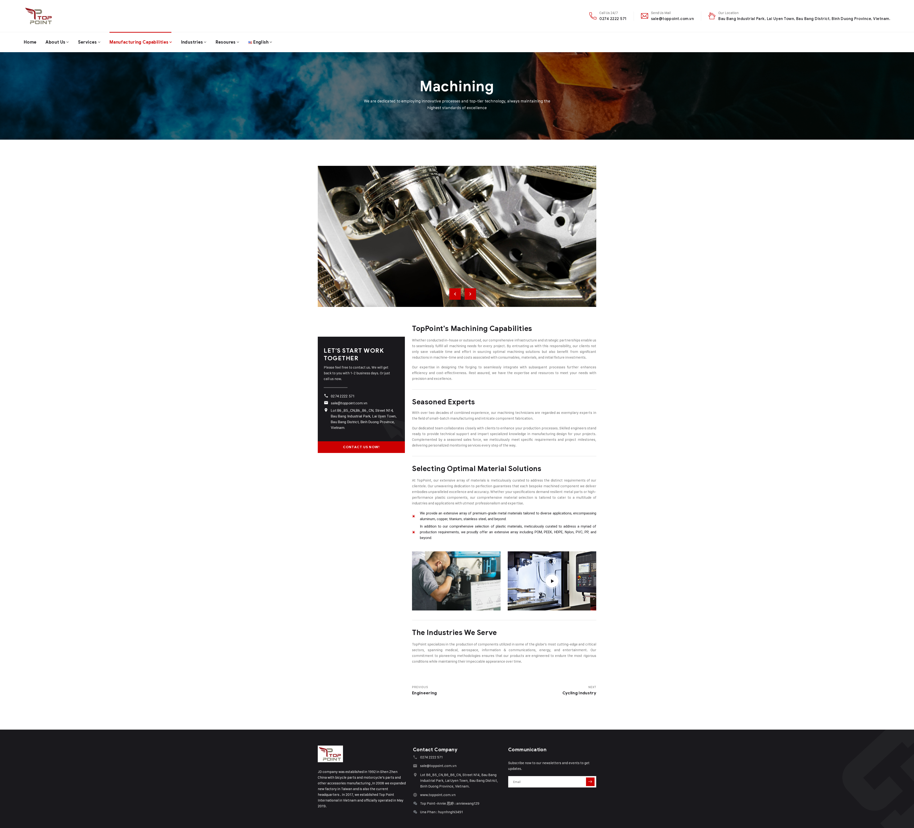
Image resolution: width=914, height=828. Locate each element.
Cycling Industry (579, 693)
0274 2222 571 (612, 18)
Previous (455, 294)
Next (470, 294)
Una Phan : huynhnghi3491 (441, 812)
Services (87, 42)
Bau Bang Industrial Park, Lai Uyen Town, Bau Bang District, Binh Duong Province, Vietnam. (804, 18)
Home (30, 42)
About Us (55, 42)
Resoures (226, 42)
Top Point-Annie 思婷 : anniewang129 (449, 803)
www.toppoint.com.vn (438, 794)
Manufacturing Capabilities (138, 42)
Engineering (424, 693)
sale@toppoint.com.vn (672, 18)
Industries (192, 42)
